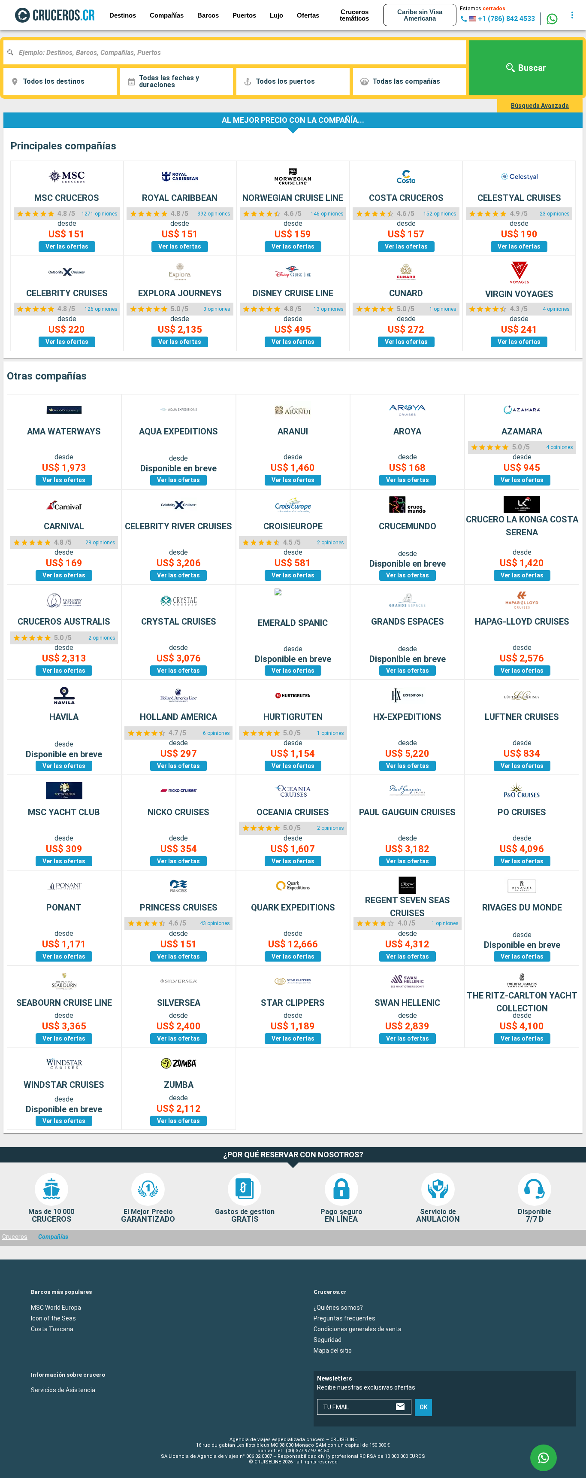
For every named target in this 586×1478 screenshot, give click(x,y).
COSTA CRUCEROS (406, 198)
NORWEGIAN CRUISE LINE (292, 198)
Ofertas (308, 15)
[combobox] (238, 52)
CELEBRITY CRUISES (67, 293)
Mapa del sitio (333, 1350)
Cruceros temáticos (354, 15)
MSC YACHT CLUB (64, 812)
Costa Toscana (52, 1328)
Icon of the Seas (53, 1317)
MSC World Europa (56, 1307)
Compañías (167, 15)
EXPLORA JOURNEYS (180, 293)
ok (424, 1407)
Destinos (122, 15)
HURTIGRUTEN (293, 717)
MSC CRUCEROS (66, 198)
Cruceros (14, 1236)
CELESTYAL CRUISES (519, 198)
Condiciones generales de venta (358, 1328)
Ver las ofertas (66, 246)
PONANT (64, 907)
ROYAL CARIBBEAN (179, 198)
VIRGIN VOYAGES (519, 294)
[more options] (572, 15)
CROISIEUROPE (293, 526)
